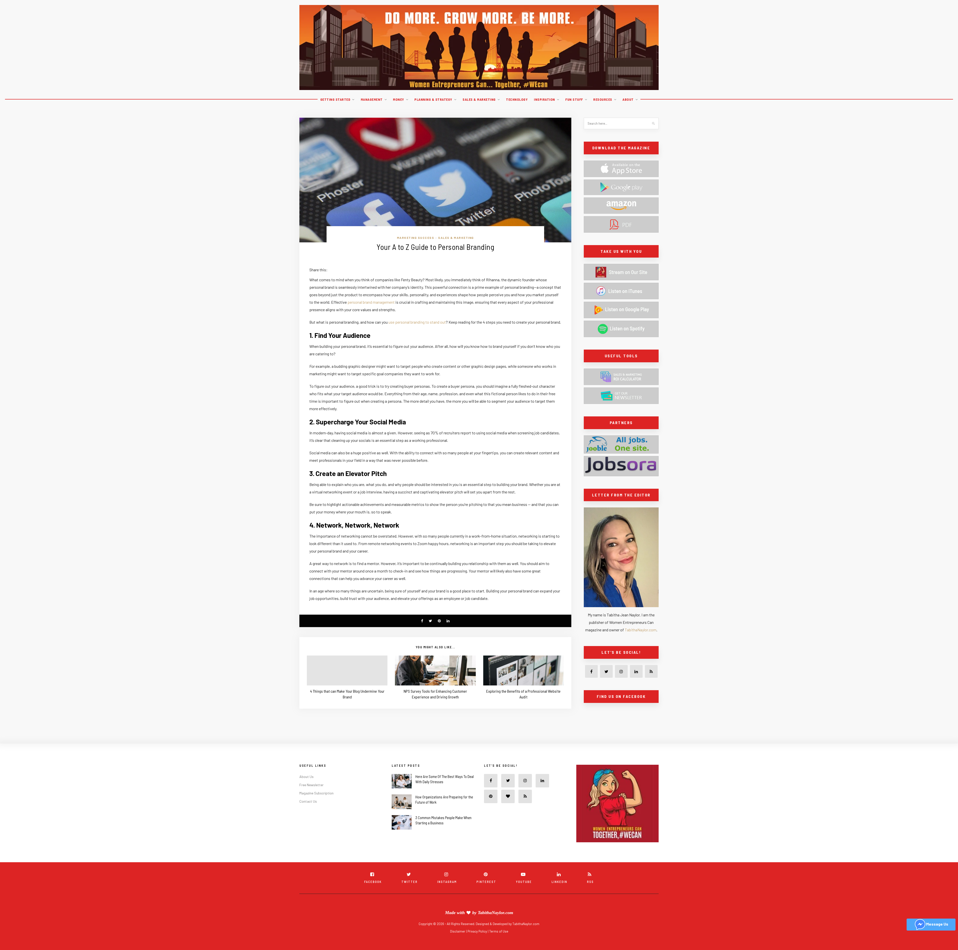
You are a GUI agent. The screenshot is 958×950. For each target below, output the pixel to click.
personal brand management (371, 302)
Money (398, 99)
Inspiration (544, 99)
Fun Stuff (574, 99)
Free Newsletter (311, 792)
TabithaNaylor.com (640, 629)
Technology (517, 99)
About (628, 99)
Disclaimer (458, 939)
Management (372, 99)
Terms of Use (498, 939)
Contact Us (308, 809)
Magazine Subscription (316, 801)
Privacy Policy (478, 939)
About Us (306, 784)
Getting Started (335, 99)
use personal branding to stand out (417, 322)
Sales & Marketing (479, 99)
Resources (602, 99)
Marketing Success (415, 237)
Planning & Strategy (433, 99)
